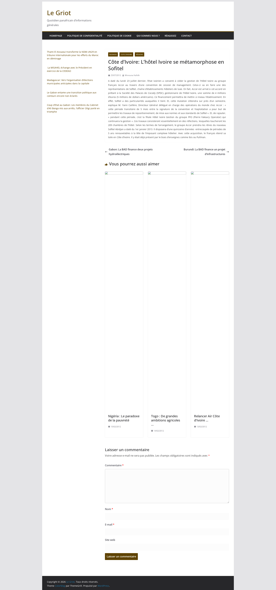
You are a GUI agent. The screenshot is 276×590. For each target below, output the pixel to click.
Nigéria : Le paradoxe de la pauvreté (123, 418)
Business (113, 54)
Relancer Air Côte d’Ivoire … (207, 418)
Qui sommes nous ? (148, 35)
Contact (186, 35)
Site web (110, 540)
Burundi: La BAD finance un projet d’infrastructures (204, 152)
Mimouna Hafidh (132, 75)
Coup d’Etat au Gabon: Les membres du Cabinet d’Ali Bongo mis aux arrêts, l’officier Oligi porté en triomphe (73, 108)
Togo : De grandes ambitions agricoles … (165, 420)
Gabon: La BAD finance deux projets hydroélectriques (131, 152)
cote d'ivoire (126, 54)
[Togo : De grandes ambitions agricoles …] (167, 173)
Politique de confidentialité (84, 35)
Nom (109, 509)
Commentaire (114, 465)
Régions (139, 54)
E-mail (109, 524)
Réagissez (170, 35)
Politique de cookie (119, 35)
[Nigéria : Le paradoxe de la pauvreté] (124, 173)
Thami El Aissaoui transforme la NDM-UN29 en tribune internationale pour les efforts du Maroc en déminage (73, 55)
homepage (56, 35)
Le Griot (59, 12)
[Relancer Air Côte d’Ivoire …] (210, 173)
